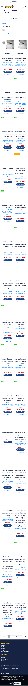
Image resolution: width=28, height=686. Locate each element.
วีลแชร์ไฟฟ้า (3, 647)
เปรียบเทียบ (8, 74)
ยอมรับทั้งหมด (17, 683)
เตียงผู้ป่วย (3, 648)
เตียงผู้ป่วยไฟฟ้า (4, 650)
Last (24, 636)
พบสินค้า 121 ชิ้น (5, 34)
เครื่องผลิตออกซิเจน (5, 651)
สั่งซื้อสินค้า (8, 71)
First (3, 636)
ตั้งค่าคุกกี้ (10, 683)
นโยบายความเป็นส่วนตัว (19, 679)
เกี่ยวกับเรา (3, 657)
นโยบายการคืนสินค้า (4, 659)
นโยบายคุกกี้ (7, 681)
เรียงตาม (4, 23)
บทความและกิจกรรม (4, 656)
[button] (22, 6)
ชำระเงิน (2, 660)
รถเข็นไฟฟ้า (3, 645)
